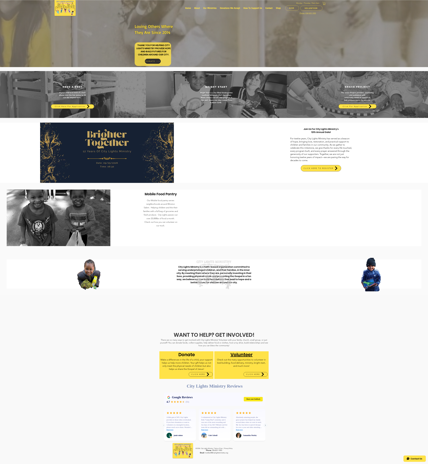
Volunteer (241, 355)
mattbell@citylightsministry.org (216, 453)
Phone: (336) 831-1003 (308, 13)
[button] (324, 3)
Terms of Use (218, 448)
